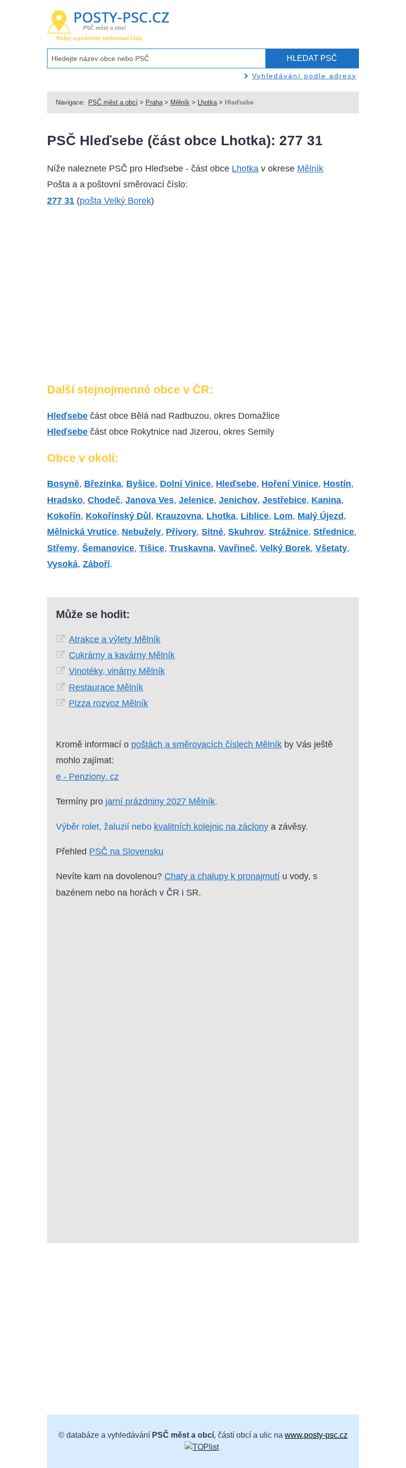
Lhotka (207, 102)
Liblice (255, 516)
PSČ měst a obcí (113, 102)
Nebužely (141, 532)
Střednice (333, 532)
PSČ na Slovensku (126, 851)
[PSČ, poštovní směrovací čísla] (202, 1447)
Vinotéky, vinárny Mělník (117, 671)
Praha (154, 102)
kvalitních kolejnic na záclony (211, 827)
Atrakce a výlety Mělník (114, 639)
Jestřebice (284, 500)
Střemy (62, 548)
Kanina (326, 500)
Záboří (96, 564)
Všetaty (331, 548)
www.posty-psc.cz (316, 1435)
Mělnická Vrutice (82, 532)
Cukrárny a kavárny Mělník (122, 655)
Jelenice (196, 500)
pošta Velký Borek (115, 201)
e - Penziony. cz (87, 777)
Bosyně (63, 484)
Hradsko (65, 500)
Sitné (212, 532)
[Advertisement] (130, 298)
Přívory (181, 532)
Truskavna (191, 548)
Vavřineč (236, 548)
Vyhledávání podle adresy (304, 76)
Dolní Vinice (185, 484)
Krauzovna (179, 516)
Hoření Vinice (289, 484)
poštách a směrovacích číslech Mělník (206, 744)
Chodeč (104, 500)
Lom (283, 516)
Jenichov (238, 500)
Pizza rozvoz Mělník (108, 703)
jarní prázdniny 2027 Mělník (160, 801)
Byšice (140, 484)
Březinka (102, 484)
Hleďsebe (67, 416)
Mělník (180, 102)
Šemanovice (108, 548)
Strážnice (288, 532)
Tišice (151, 548)
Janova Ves (149, 500)
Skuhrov (246, 532)
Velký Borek (285, 548)
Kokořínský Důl (118, 516)
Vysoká (62, 564)
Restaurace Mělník (106, 687)
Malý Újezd (321, 516)
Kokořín (64, 516)
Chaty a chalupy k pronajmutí (222, 876)
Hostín (337, 484)
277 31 (60, 201)
